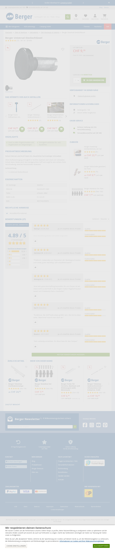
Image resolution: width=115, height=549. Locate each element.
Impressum (49, 506)
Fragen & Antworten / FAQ (67, 461)
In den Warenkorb (95, 80)
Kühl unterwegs (29, 26)
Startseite (8, 32)
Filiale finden (12, 466)
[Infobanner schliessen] (109, 3)
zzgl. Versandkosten (88, 55)
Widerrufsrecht (79, 506)
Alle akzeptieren (101, 546)
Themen (87, 26)
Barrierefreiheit (96, 506)
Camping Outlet (45, 26)
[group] (9, 88)
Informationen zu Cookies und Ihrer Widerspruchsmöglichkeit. (82, 541)
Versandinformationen (66, 465)
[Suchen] (68, 17)
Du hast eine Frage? (15, 461)
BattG (25, 506)
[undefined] (96, 152)
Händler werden (64, 476)
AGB (15, 506)
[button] (32, 3)
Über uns (35, 472)
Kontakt (61, 480)
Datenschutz (64, 506)
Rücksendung (63, 468)
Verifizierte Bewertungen (17, 248)
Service (106, 7)
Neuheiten (98, 26)
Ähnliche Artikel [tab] (16, 361)
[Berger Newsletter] (75, 426)
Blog (100, 7)
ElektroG (37, 506)
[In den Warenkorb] (22, 129)
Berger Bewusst (37, 468)
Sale (107, 26)
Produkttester (37, 465)
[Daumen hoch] (35, 241)
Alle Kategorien (13, 26)
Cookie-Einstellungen (57, 509)
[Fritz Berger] (19, 17)
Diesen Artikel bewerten (17, 225)
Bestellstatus (62, 472)
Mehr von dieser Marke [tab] (41, 361)
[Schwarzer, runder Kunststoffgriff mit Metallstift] (36, 64)
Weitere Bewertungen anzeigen (70, 354)
